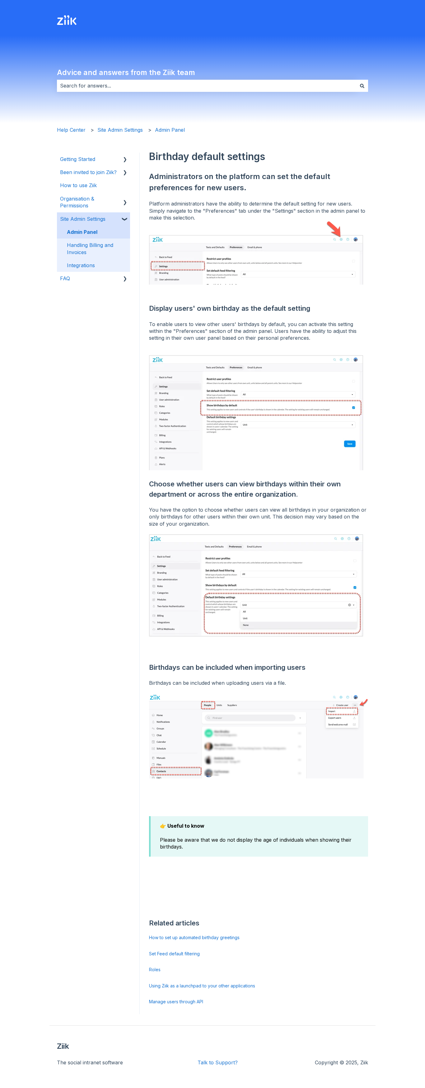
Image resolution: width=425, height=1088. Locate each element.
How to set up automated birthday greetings (194, 937)
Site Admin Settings (120, 130)
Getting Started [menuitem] (77, 159)
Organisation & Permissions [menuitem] (77, 202)
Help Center (71, 130)
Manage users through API (176, 1001)
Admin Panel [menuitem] (82, 232)
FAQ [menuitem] (65, 278)
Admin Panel (170, 130)
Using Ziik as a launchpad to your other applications (202, 985)
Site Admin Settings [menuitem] (82, 219)
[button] (125, 159)
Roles (155, 969)
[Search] (362, 86)
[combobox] (206, 86)
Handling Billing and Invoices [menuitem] (90, 248)
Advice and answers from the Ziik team (126, 72)
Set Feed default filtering (174, 953)
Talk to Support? (218, 1062)
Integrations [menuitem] (81, 265)
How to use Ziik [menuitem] (78, 185)
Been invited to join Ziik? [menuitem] (88, 172)
